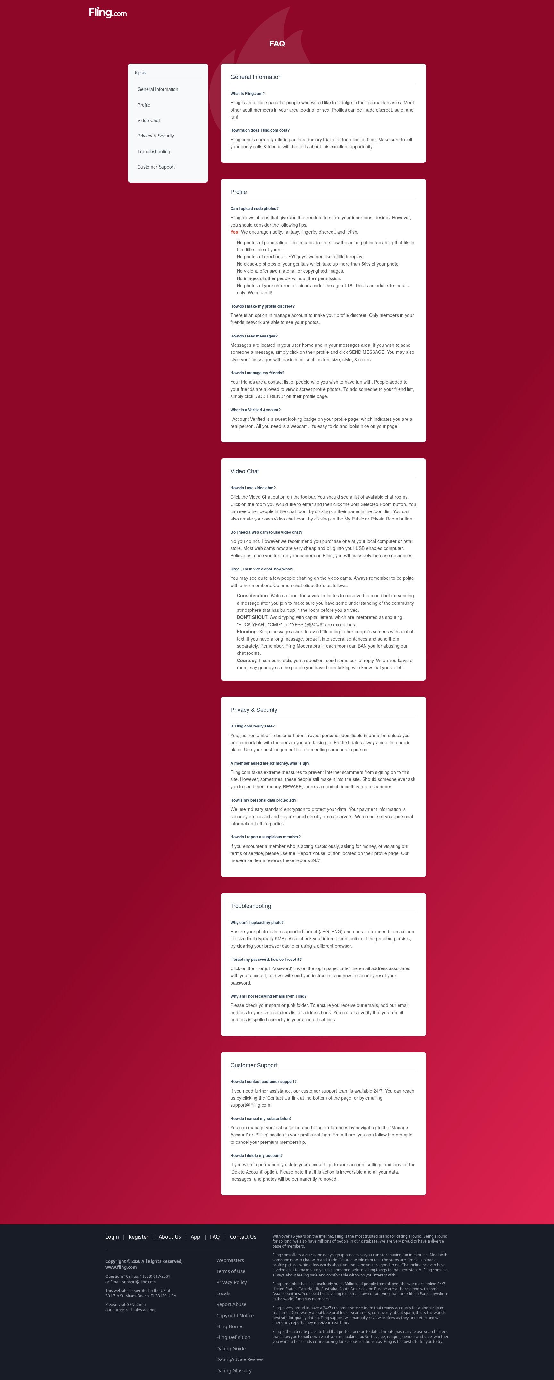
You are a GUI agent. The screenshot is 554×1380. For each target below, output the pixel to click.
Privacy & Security (156, 136)
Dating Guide (231, 1348)
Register (139, 1236)
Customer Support (156, 166)
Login (112, 1236)
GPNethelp (136, 1304)
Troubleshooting (154, 151)
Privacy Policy (231, 1282)
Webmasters (230, 1260)
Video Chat (149, 120)
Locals (223, 1293)
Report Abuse (231, 1304)
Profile (144, 105)
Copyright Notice (235, 1315)
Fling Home (229, 1326)
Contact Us (243, 1236)
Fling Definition (233, 1337)
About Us (170, 1236)
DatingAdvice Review (239, 1359)
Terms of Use (230, 1271)
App (195, 1236)
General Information (158, 89)
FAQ (215, 1236)
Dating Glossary (234, 1370)
